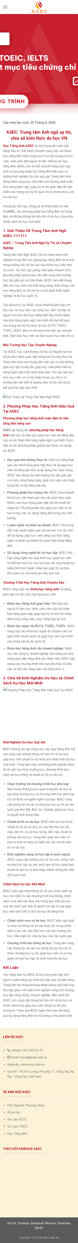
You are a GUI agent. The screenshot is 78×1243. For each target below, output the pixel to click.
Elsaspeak (37, 1223)
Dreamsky (64, 1223)
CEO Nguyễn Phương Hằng (25, 1105)
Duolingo (23, 1223)
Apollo (39, 1228)
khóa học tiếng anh (45, 589)
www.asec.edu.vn (32, 1064)
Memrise (50, 1223)
